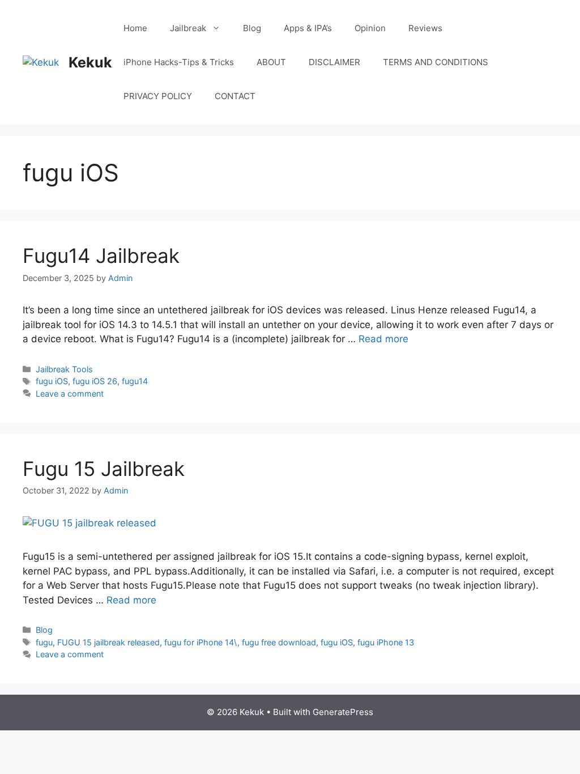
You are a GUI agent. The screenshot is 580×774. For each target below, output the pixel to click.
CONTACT (235, 96)
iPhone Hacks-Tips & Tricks (178, 62)
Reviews (425, 28)
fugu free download (279, 642)
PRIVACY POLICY (157, 96)
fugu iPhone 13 (385, 642)
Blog (252, 28)
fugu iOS (52, 381)
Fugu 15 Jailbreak (104, 468)
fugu (44, 642)
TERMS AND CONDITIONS (435, 62)
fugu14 (135, 381)
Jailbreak (188, 28)
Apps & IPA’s (308, 28)
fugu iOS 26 (94, 381)
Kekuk (90, 62)
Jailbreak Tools (64, 369)
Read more (383, 339)
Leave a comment (70, 393)
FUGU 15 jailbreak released (108, 642)
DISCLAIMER (334, 62)
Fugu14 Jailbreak (101, 255)
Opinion (370, 28)
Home (135, 28)
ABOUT (271, 62)
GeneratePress (343, 712)
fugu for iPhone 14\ (200, 642)
